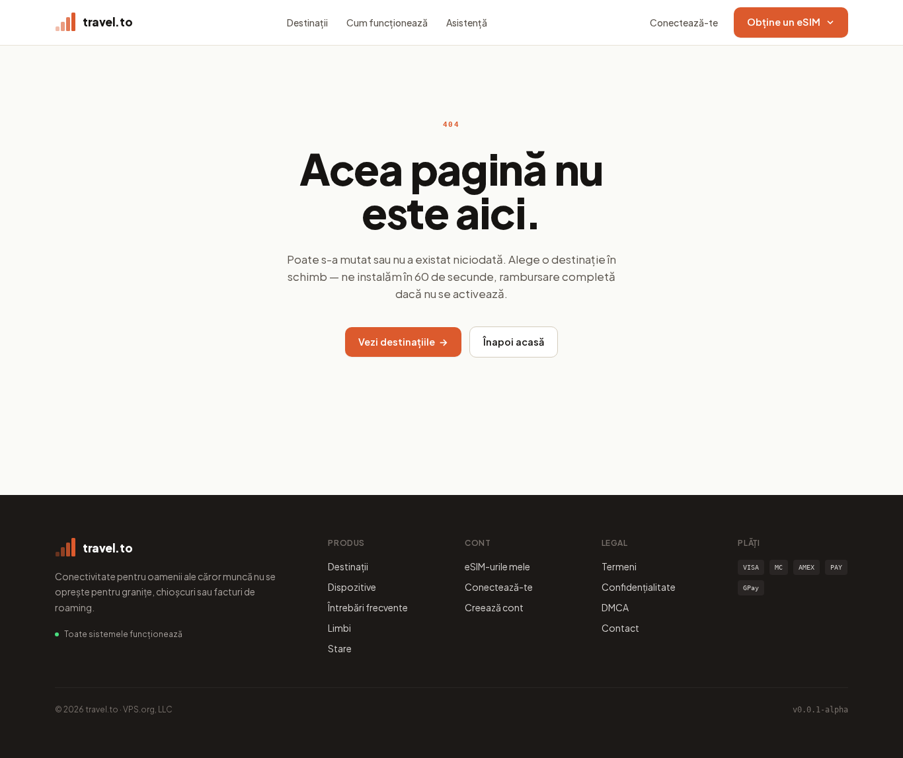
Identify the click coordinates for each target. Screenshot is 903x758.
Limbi (339, 628)
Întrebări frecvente (368, 607)
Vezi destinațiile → (403, 342)
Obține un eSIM (783, 22)
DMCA (615, 607)
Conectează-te (684, 22)
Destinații (307, 22)
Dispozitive (352, 587)
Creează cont (494, 607)
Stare (340, 648)
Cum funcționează (387, 22)
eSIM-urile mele (497, 566)
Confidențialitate (639, 587)
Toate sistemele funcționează (123, 634)
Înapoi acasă (513, 342)
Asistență (466, 22)
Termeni (619, 566)
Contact (620, 628)
